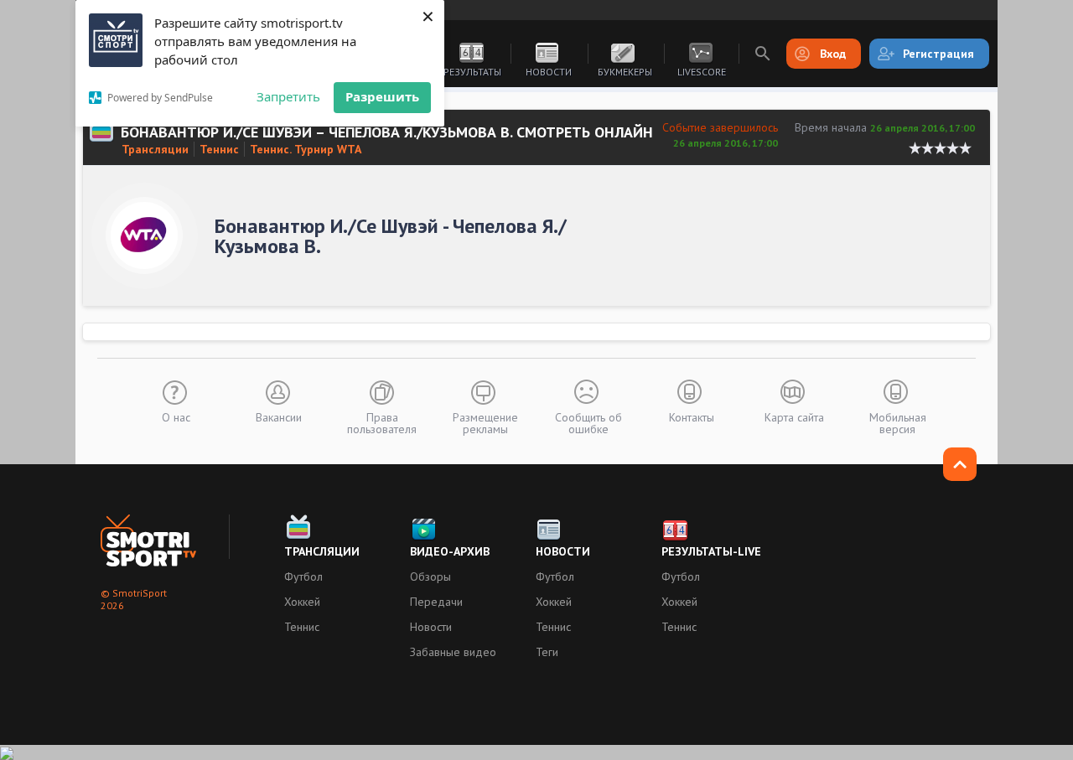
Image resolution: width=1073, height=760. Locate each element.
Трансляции (155, 149)
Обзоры (430, 576)
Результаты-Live (711, 551)
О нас (176, 416)
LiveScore (701, 71)
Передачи (436, 601)
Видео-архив (450, 551)
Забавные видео (453, 651)
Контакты (691, 416)
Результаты (472, 71)
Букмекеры (625, 71)
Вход (833, 53)
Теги (547, 651)
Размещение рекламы (485, 422)
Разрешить (382, 96)
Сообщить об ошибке (588, 422)
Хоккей (302, 601)
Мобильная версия (897, 422)
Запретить (288, 96)
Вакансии (279, 416)
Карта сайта (794, 416)
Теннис (219, 149)
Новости (549, 71)
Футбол (303, 576)
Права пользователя (382, 422)
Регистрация (938, 53)
